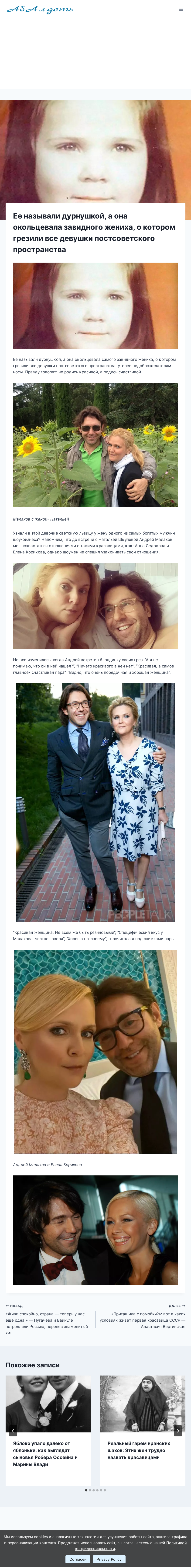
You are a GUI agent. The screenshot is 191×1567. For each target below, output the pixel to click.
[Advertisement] (95, 53)
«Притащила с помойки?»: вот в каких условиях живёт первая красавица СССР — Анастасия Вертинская (142, 1316)
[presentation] (48, 1404)
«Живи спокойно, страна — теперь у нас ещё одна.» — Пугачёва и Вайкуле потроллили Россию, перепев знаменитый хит (47, 1319)
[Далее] (178, 1430)
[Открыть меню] (181, 9)
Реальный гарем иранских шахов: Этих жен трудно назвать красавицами (139, 1450)
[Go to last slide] (13, 1430)
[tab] (86, 1490)
